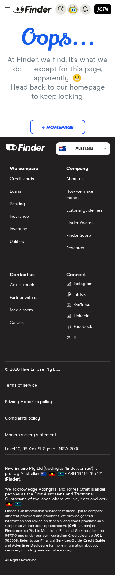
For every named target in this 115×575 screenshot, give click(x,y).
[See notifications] (85, 9)
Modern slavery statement (30, 435)
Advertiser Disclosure (30, 545)
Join (103, 9)
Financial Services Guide (61, 541)
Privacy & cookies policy (28, 402)
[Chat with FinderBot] (73, 9)
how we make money (54, 550)
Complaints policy (22, 418)
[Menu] (7, 9)
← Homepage (58, 127)
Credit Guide (94, 541)
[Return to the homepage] (32, 9)
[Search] (60, 9)
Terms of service (21, 385)
